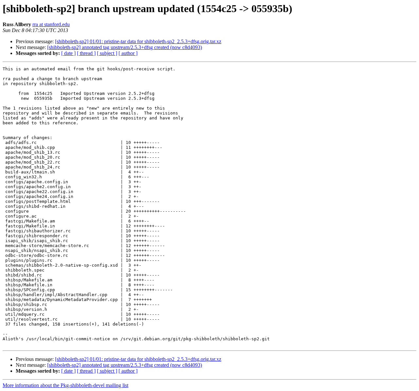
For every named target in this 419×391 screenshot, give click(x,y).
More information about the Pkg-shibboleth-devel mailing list (65, 385)
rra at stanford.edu (51, 24)
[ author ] (127, 53)
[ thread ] (86, 53)
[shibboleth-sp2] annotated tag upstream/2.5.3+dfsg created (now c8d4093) (124, 47)
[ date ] (68, 53)
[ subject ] (107, 53)
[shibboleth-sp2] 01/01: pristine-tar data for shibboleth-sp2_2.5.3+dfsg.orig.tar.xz (138, 41)
